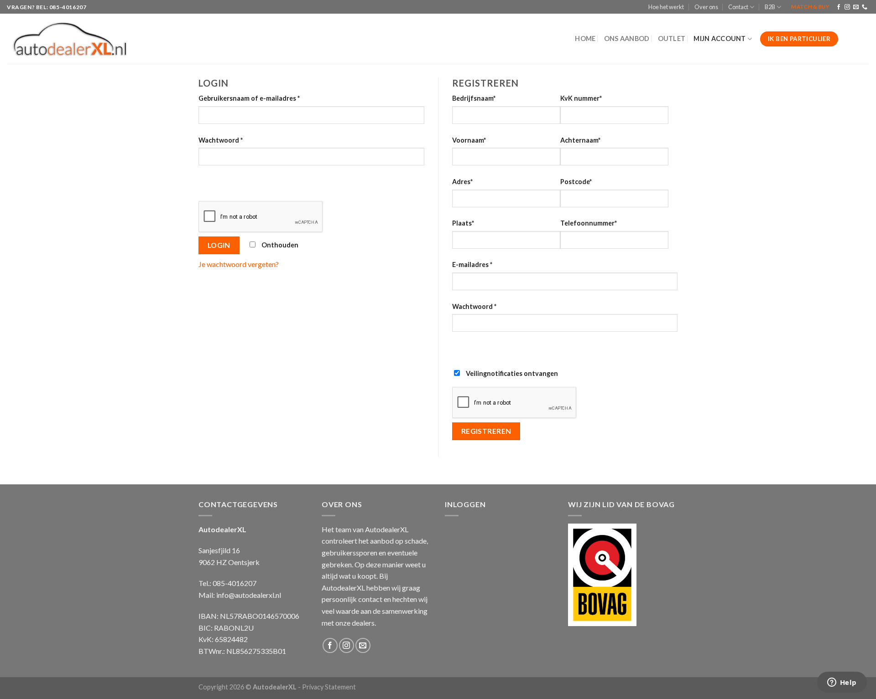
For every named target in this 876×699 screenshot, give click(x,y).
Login (219, 245)
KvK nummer (581, 98)
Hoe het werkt (666, 6)
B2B (770, 6)
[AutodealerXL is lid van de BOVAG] (602, 573)
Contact (738, 6)
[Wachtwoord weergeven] (207, 181)
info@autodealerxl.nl (248, 595)
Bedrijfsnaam (473, 98)
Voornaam (469, 140)
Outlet (672, 38)
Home (585, 38)
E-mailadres (472, 264)
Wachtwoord (220, 140)
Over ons (706, 6)
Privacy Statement (329, 687)
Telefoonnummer (588, 223)
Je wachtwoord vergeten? (238, 264)
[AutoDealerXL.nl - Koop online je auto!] (70, 39)
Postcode (576, 181)
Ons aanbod (627, 38)
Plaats (463, 223)
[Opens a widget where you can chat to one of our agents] (842, 683)
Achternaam (580, 140)
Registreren (486, 431)
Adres (462, 181)
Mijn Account (720, 38)
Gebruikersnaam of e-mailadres (249, 98)
